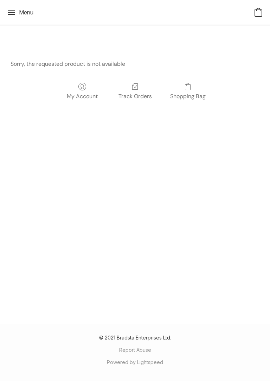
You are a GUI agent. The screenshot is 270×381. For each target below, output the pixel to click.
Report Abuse (135, 350)
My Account (82, 96)
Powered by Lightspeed (135, 362)
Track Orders (135, 96)
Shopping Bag (188, 96)
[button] (258, 12)
